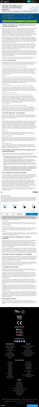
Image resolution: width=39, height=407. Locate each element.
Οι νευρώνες (10, 349)
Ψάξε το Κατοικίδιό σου (29, 364)
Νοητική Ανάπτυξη (19, 383)
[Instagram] (22, 341)
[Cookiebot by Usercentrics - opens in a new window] (33, 192)
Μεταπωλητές (19, 382)
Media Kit (35, 399)
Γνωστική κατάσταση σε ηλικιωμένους (28, 353)
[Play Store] (19, 332)
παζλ (28, 369)
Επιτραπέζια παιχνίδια (28, 374)
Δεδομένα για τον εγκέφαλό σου (9, 346)
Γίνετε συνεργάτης (7, 401)
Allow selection (19, 214)
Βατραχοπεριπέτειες (28, 367)
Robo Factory (10, 368)
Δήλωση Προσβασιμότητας (30, 401)
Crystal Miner (10, 366)
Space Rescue (10, 375)
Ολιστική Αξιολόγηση (28, 350)
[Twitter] (17, 341)
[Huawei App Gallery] (19, 335)
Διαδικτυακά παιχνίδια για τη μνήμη (28, 375)
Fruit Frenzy (10, 364)
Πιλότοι (28, 349)
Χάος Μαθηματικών (10, 376)
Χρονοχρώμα (28, 366)
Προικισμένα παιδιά (19, 392)
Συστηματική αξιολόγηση (28, 354)
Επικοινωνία (20, 401)
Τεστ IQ (19, 395)
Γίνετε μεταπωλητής (14, 401)
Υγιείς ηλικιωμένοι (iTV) (28, 351)
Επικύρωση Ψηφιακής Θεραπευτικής (28, 345)
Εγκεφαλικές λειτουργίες (10, 354)
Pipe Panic (10, 365)
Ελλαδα (3, 405)
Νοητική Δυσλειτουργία (10, 353)
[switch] (14, 207)
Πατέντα (19, 381)
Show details (33, 211)
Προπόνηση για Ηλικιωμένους (28, 352)
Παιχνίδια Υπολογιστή (28, 346)
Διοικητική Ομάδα (24, 399)
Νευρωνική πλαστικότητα (10, 350)
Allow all (31, 214)
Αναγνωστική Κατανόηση (19, 391)
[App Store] (19, 329)
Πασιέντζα (10, 367)
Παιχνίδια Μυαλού (28, 376)
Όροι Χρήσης (4, 399)
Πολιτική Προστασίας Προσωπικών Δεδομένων (14, 399)
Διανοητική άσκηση (19, 389)
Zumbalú (28, 373)
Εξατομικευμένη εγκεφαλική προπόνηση (19, 388)
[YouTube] (19, 341)
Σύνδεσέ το (10, 374)
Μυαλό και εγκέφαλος (10, 345)
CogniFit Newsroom (30, 399)
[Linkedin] (24, 341)
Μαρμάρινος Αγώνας (10, 377)
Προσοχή (9, 358)
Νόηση (10, 351)
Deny (7, 214)
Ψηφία (28, 372)
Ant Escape (10, 369)
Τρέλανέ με (10, 372)
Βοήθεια (24, 401)
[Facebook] (15, 341)
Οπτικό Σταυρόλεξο (10, 373)
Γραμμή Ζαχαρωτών (28, 368)
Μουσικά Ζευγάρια (28, 365)
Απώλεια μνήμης (10, 352)
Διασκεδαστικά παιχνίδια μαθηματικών (19, 390)
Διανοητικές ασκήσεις (19, 387)
